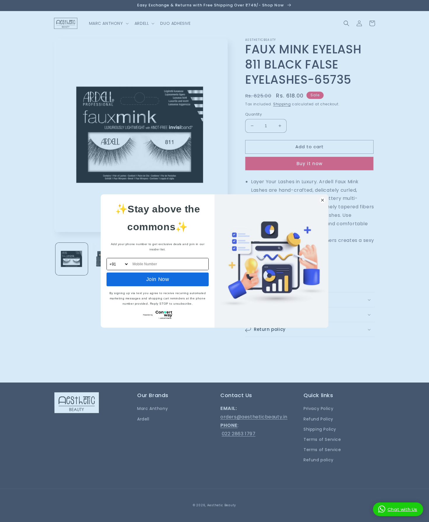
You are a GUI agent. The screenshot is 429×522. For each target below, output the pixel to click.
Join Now (157, 279)
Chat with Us (402, 509)
